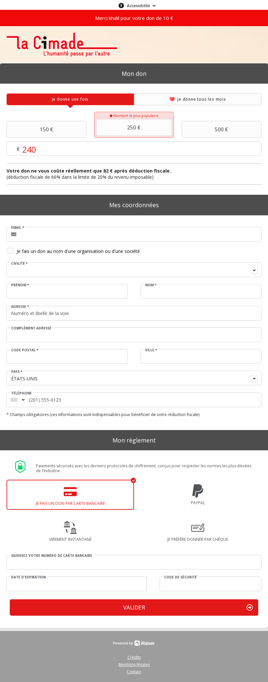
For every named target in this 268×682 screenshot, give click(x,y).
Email (17, 227)
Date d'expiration (28, 577)
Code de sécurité (180, 577)
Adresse (20, 306)
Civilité (19, 263)
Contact (134, 671)
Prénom (20, 285)
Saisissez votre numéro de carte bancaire (51, 555)
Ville (151, 350)
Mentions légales (134, 664)
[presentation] (70, 99)
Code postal (24, 350)
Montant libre (84, 149)
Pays (16, 372)
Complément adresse (31, 328)
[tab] (70, 99)
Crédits (134, 657)
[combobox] (134, 269)
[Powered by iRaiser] (134, 643)
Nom (150, 285)
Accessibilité (138, 5)
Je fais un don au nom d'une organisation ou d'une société (78, 251)
